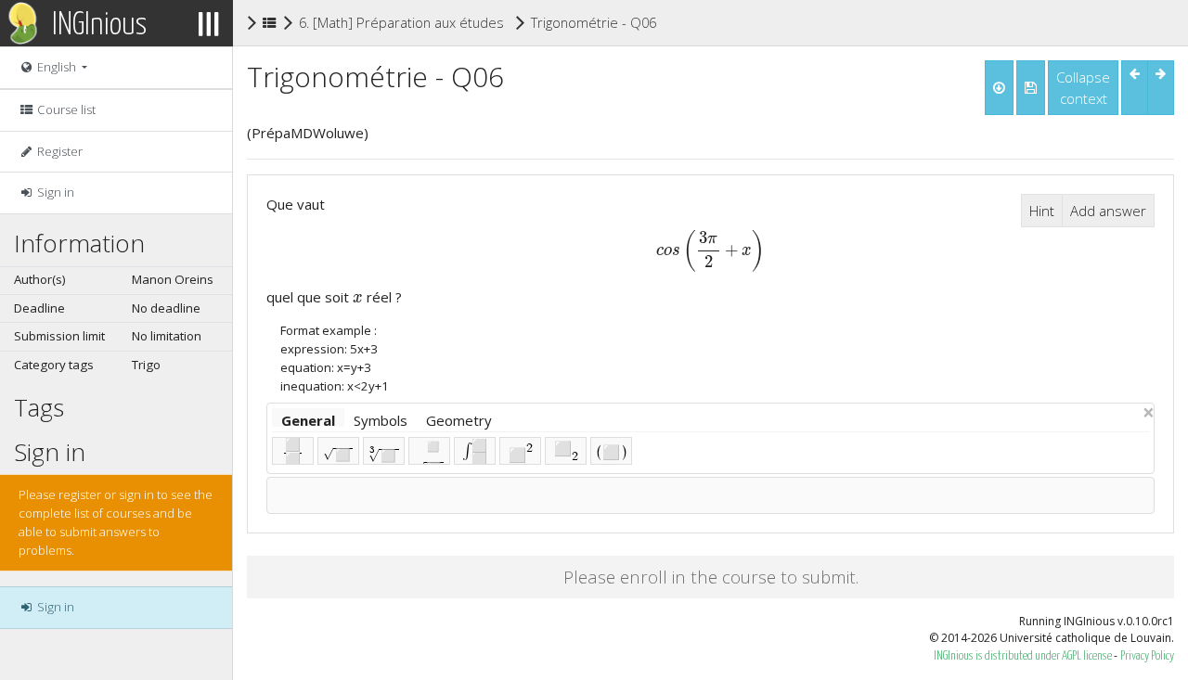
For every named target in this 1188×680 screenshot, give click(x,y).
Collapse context (1083, 88)
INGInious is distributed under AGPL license (1024, 656)
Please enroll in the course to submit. (711, 576)
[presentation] (710, 249)
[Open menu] (209, 23)
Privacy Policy (1147, 656)
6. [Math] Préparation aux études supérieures (442, 22)
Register (58, 151)
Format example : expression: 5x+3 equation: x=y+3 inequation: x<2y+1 (334, 357)
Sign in (54, 192)
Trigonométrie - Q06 (593, 22)
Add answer (1108, 210)
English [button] (56, 66)
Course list (65, 109)
